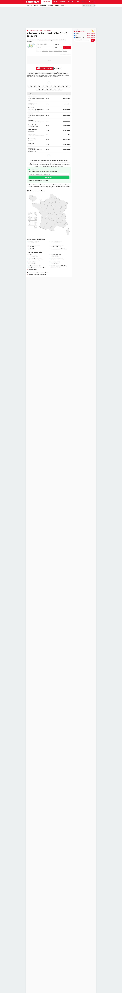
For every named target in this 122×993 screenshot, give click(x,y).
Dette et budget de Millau (35, 265)
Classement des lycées (34, 245)
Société (36, 5)
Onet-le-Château (58, 51)
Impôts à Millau (32, 264)
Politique (29, 5)
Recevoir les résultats (46, 68)
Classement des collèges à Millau (36, 260)
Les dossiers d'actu (79, 37)
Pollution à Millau (55, 256)
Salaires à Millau (32, 262)
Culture (62, 1)
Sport (55, 1)
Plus (83, 1)
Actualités (46, 1)
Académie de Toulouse (45, 30)
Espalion (65, 51)
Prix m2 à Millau (54, 264)
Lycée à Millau (32, 247)
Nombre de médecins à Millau (58, 260)
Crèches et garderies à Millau (35, 258)
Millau (30, 254)
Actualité (77, 33)
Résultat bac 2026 (34, 30)
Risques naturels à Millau (57, 258)
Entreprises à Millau (55, 262)
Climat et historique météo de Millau (37, 267)
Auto (77, 1)
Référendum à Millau (56, 267)
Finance (70, 1)
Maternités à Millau (33, 256)
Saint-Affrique (45, 51)
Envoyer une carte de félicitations (59, 249)
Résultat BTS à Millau (56, 243)
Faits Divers (43, 5)
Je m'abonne (48, 177)
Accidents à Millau (33, 269)
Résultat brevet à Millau (56, 241)
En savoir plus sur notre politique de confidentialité (38, 180)
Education (50, 5)
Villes (62, 5)
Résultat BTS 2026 (33, 243)
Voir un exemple (91, 33)
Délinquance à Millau (56, 254)
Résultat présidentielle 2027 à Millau (37, 274)
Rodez (51, 51)
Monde (57, 5)
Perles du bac (32, 249)
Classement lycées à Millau (57, 245)
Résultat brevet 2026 (34, 241)
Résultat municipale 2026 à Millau (59, 265)
